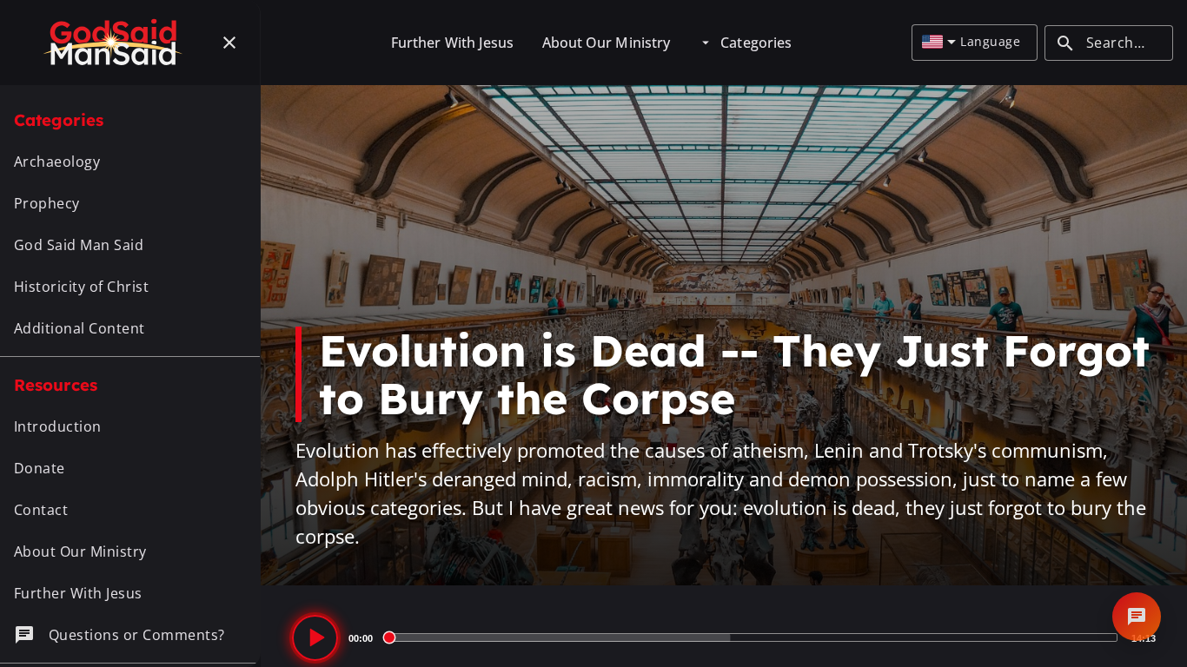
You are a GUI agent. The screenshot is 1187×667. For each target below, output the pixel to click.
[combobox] (939, 42)
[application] (724, 637)
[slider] (752, 637)
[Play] (315, 638)
